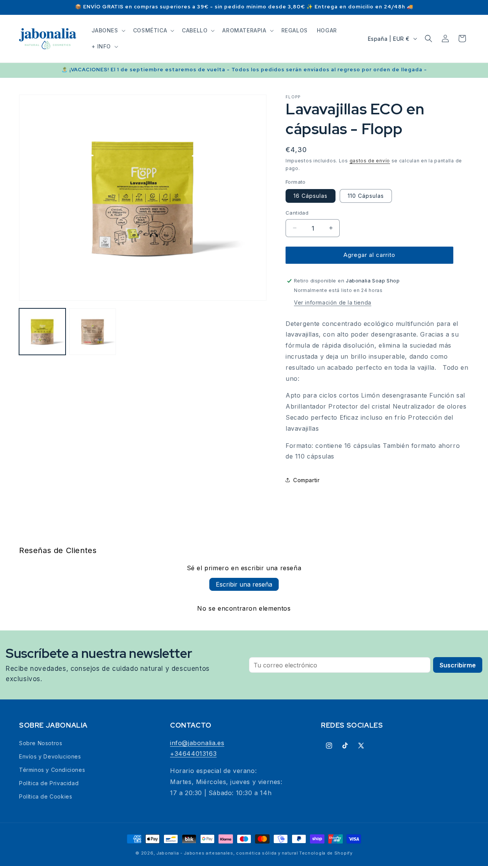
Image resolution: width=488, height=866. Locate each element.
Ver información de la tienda (332, 302)
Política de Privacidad (49, 783)
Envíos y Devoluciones (50, 756)
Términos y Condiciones (52, 770)
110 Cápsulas (366, 195)
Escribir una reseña (244, 584)
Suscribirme (458, 665)
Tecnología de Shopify (326, 853)
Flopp (293, 97)
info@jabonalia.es (197, 743)
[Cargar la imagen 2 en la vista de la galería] (92, 331)
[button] (107, 30)
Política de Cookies (45, 796)
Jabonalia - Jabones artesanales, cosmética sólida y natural (227, 853)
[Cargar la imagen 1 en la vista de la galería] (42, 331)
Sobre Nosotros (40, 743)
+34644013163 (193, 753)
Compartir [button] (306, 480)
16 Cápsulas (310, 195)
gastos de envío (370, 161)
